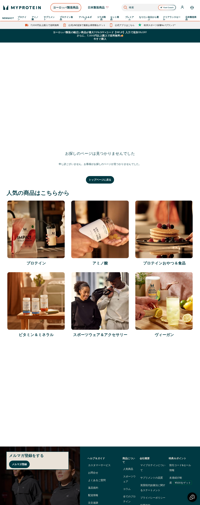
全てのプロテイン (129, 499)
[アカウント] (182, 7)
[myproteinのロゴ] (22, 7)
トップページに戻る (100, 179)
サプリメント (49, 18)
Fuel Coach (168, 7)
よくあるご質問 (97, 480)
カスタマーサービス (99, 465)
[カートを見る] (192, 7)
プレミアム (129, 18)
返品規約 (93, 487)
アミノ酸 (35, 18)
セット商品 (114, 18)
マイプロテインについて (152, 468)
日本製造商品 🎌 (98, 7)
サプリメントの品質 (151, 477)
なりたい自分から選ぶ (149, 18)
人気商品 (128, 469)
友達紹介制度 (180, 480)
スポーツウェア (129, 479)
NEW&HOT (8, 18)
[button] (192, 497)
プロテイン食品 (66, 18)
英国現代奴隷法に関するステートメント (152, 488)
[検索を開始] (125, 7)
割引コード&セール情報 (180, 468)
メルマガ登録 (19, 464)
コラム (127, 489)
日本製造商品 (190, 18)
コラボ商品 (101, 18)
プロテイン (22, 18)
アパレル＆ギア (85, 18)
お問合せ (93, 472)
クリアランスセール (171, 18)
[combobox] (149, 7)
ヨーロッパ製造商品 (65, 7)
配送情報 (93, 495)
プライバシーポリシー (152, 497)
